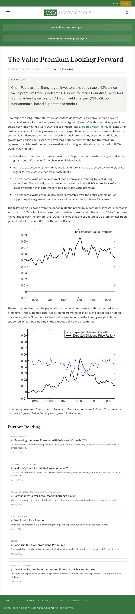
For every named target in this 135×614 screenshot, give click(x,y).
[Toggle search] (127, 12)
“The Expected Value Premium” (92, 127)
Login (115, 3)
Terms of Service (69, 600)
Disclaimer (27, 600)
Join (125, 3)
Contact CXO (91, 600)
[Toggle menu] (7, 12)
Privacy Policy (46, 600)
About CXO (10, 600)
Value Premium (63, 69)
